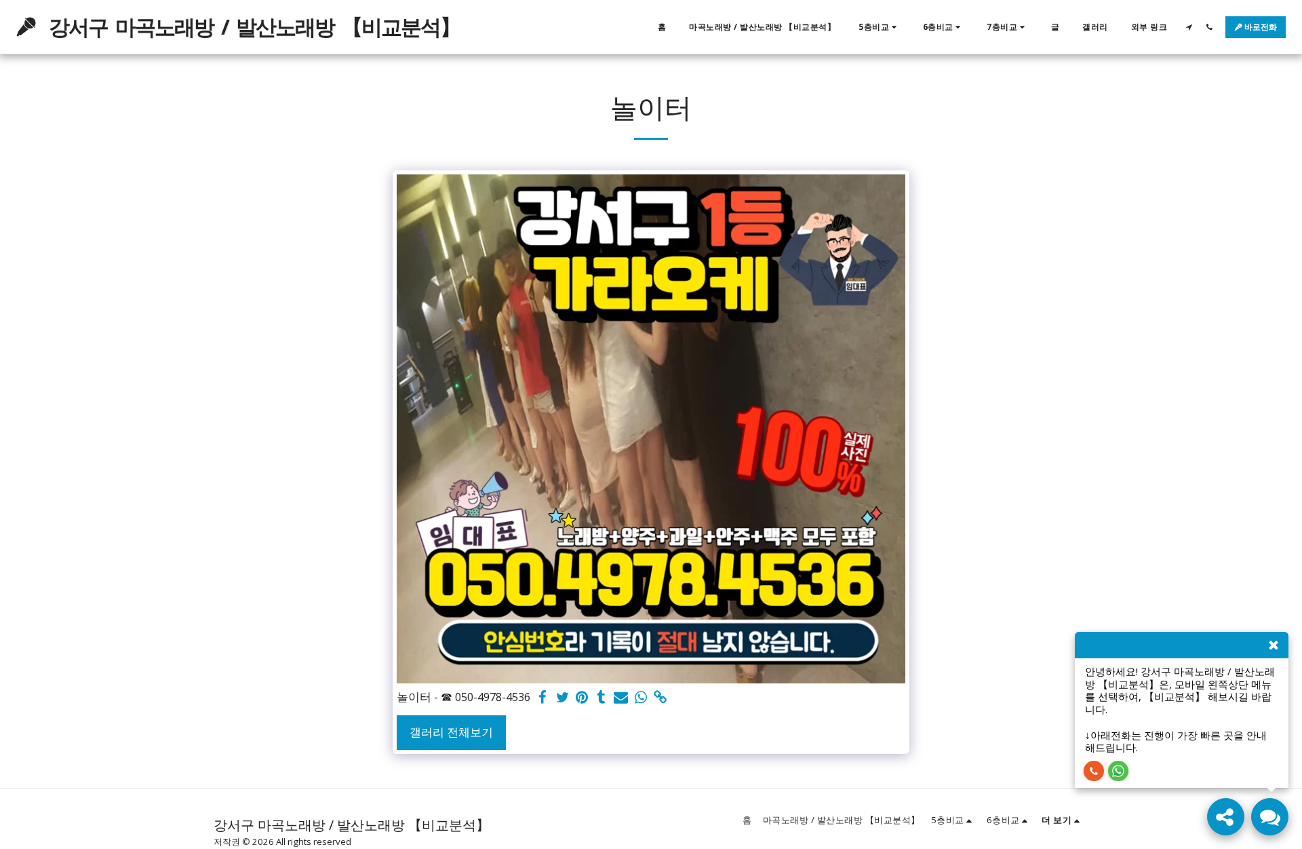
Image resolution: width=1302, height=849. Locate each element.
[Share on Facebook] (543, 697)
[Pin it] (582, 697)
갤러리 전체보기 (451, 732)
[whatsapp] (640, 697)
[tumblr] (602, 697)
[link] (660, 697)
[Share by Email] (621, 697)
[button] (879, 27)
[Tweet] (562, 697)
